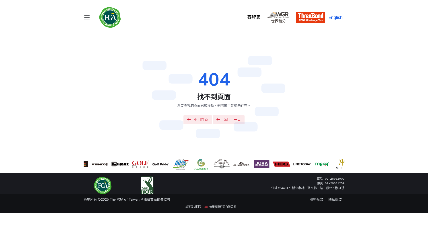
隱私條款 (335, 199)
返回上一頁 (232, 120)
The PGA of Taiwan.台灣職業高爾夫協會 (140, 199)
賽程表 (254, 17)
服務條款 (316, 199)
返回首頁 (201, 120)
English (335, 17)
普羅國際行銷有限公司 (222, 206)
